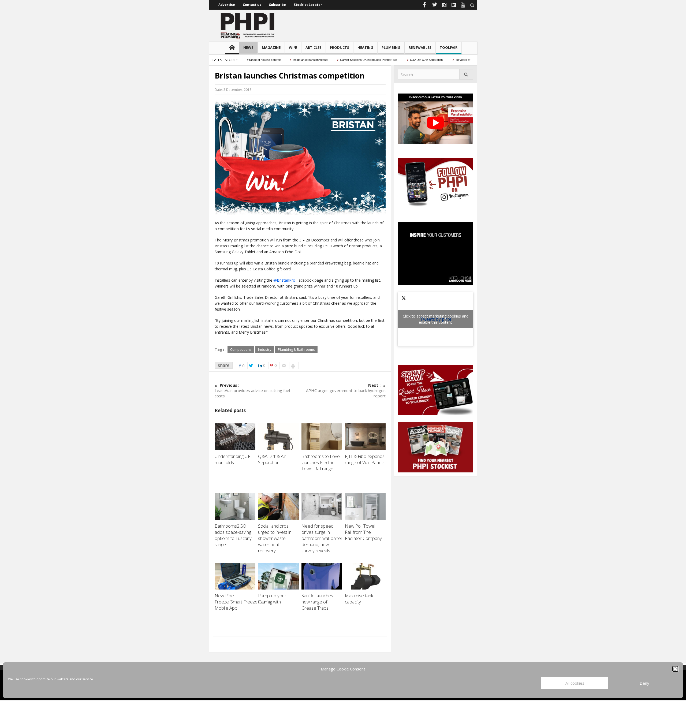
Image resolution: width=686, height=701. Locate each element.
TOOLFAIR (448, 47)
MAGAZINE (271, 47)
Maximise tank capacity (359, 598)
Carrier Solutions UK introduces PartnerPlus (352, 59)
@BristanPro (284, 280)
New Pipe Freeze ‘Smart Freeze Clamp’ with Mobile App (248, 601)
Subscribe (277, 4)
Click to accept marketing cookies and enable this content (435, 319)
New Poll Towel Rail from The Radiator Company (364, 532)
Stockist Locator (308, 4)
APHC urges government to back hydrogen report (346, 390)
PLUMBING (391, 47)
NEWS (248, 47)
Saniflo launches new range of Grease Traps (317, 601)
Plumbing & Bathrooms (296, 349)
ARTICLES (313, 47)
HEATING (365, 47)
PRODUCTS (339, 47)
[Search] (466, 74)
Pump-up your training (272, 598)
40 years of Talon (450, 59)
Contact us (252, 4)
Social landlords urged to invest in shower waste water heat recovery (275, 538)
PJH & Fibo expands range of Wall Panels (365, 459)
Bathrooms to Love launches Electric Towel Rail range (320, 462)
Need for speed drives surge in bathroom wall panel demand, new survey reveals (321, 538)
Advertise (226, 4)
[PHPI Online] (247, 25)
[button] (675, 669)
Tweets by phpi (435, 319)
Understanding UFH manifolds (234, 459)
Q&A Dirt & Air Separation (410, 59)
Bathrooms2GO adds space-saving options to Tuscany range (233, 535)
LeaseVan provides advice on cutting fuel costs (252, 390)
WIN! (293, 47)
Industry (264, 349)
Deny (644, 683)
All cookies (574, 683)
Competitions (241, 349)
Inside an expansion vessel (294, 59)
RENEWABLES (420, 47)
